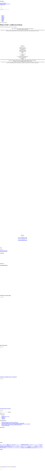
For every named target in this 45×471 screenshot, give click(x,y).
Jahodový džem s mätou (3, 345)
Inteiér (9, 446)
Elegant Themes (4, 466)
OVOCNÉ (32, 446)
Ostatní (29, 446)
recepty (1, 447)
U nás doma (15, 447)
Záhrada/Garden (38, 447)
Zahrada (3, 19)
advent (1, 444)
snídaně (7, 447)
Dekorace (23, 444)
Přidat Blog (3, 417)
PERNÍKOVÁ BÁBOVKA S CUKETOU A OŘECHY (10, 422)
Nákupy (3, 21)
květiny (16, 446)
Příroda (3, 17)
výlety (25, 447)
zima (35, 447)
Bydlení (3, 15)
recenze (41, 446)
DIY (27, 444)
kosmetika (14, 446)
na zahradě (20, 446)
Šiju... (41, 447)
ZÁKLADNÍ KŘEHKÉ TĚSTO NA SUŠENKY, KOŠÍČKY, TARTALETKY (13, 423)
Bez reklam (5, 444)
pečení (33, 446)
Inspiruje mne (3, 446)
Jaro (12, 446)
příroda (38, 446)
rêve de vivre (2, 263)
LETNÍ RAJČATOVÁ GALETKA (5, 408)
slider (5, 447)
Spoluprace (10, 447)
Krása (2, 16)
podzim (36, 446)
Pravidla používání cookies (5, 416)
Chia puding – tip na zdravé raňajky (5, 295)
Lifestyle (3, 18)
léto (18, 446)
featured (33, 444)
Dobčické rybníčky (2, 4)
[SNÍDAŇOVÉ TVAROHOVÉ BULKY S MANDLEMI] (22, 375)
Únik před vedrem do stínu (5, 425)
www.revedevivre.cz (22, 239)
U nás (13, 447)
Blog (8, 444)
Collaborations (17, 444)
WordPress (14, 466)
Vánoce (22, 447)
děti (31, 444)
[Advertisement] (22, 39)
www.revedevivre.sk (22, 237)
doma (29, 444)
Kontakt (3, 415)
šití (42, 447)
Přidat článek (3, 418)
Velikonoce (19, 447)
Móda (2, 20)
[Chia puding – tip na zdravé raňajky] (22, 293)
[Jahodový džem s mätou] (22, 343)
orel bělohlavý (25, 446)
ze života (32, 447)
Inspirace (41, 444)
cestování (14, 444)
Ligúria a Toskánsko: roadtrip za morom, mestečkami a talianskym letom (12, 424)
